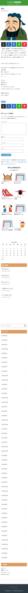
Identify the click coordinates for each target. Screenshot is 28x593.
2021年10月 (4, 424)
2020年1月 (4, 482)
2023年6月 (4, 384)
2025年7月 (4, 353)
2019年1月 (4, 535)
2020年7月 (4, 464)
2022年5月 (4, 415)
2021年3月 (4, 437)
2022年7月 (4, 406)
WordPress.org (5, 574)
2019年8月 (4, 504)
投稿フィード (4, 570)
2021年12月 (4, 420)
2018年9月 (4, 553)
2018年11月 (4, 544)
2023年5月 (4, 389)
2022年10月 (4, 402)
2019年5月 (4, 517)
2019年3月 (4, 526)
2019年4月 (4, 522)
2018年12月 (4, 540)
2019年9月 (4, 500)
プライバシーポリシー (14, 587)
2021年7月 (4, 429)
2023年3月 (4, 393)
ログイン (3, 568)
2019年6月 (4, 513)
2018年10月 (4, 548)
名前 (3, 136)
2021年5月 (4, 433)
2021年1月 (4, 442)
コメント (4, 121)
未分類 (4, 101)
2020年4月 (4, 468)
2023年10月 (4, 380)
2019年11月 (4, 491)
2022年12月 (4, 397)
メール (3, 142)
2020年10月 (4, 451)
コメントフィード (5, 572)
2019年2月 (4, 531)
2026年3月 (4, 340)
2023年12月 (4, 375)
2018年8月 (4, 557)
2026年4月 (4, 335)
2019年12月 (4, 486)
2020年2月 (4, 477)
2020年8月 (4, 460)
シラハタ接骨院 (14, 2)
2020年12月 (4, 446)
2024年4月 (4, 366)
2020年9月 (4, 455)
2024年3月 (4, 371)
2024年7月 (4, 362)
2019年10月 (4, 495)
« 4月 (2, 259)
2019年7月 (4, 508)
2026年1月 (4, 344)
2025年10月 (4, 349)
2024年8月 (4, 357)
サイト (2, 148)
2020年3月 (4, 473)
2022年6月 (4, 411)
